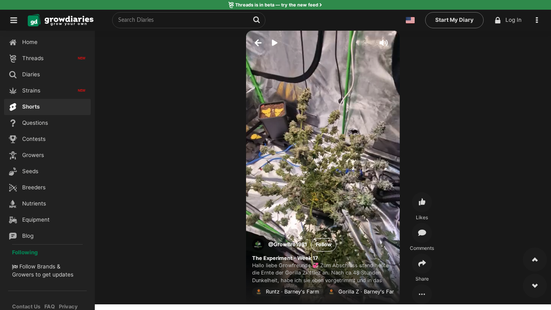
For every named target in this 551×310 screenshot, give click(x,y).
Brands (46, 266)
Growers (23, 274)
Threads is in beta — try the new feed (276, 5)
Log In (513, 20)
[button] (539, 20)
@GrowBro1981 (287, 244)
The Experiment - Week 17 (285, 258)
